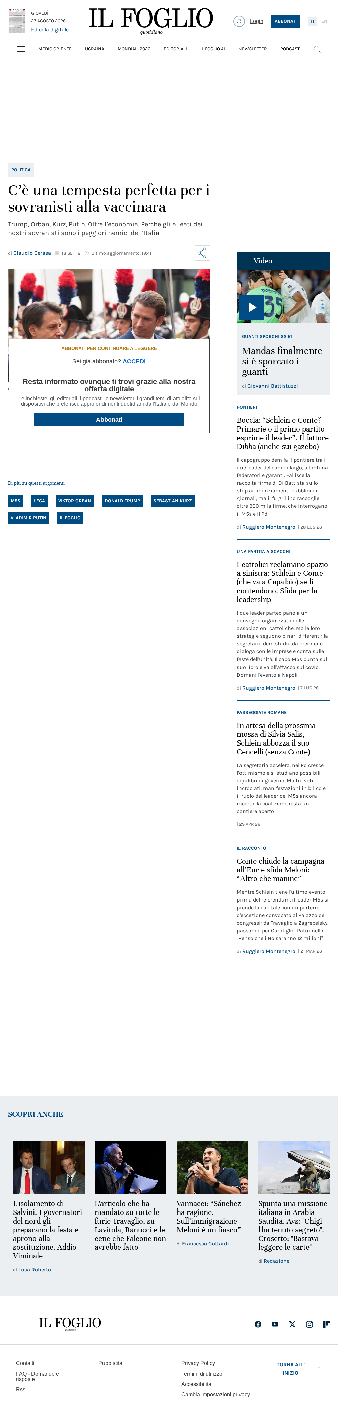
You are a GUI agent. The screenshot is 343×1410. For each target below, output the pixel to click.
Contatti (25, 1362)
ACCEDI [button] (134, 361)
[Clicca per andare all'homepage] (70, 1323)
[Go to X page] (292, 1323)
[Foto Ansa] (283, 296)
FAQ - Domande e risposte (37, 1375)
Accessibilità (196, 1383)
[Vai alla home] (151, 21)
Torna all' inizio (291, 1368)
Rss (20, 1389)
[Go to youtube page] (275, 1323)
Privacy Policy (198, 1362)
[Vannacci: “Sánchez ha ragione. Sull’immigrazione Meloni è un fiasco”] (209, 1167)
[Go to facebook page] (258, 1323)
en (324, 21)
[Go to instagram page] (309, 1323)
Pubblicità (110, 1362)
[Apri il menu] (21, 49)
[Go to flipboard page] (326, 1323)
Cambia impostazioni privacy (215, 1394)
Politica (21, 170)
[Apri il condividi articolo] (202, 253)
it (313, 21)
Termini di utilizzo (201, 1373)
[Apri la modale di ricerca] (317, 49)
